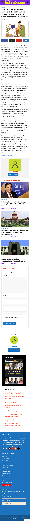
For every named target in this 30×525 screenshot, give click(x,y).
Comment (5, 275)
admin (14, 346)
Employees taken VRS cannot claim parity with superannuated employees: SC (14, 232)
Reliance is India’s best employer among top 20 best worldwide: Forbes (13, 204)
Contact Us (5, 467)
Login (3, 480)
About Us (4, 456)
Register (4, 478)
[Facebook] (3, 448)
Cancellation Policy (7, 463)
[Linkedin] (6, 448)
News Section (4, 199)
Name (4, 295)
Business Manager (5, 208)
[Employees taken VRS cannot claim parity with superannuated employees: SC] (15, 219)
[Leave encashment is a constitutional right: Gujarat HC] (15, 247)
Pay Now (6, 485)
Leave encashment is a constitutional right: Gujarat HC (13, 260)
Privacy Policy (5, 458)
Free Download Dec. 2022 (8, 482)
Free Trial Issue (6, 476)
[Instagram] (18, 448)
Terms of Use (5, 460)
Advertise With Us (6, 473)
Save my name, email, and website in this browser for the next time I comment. (14, 318)
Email (4, 302)
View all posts (13, 174)
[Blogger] (15, 448)
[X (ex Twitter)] (9, 448)
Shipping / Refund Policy (8, 465)
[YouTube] (12, 448)
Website (5, 310)
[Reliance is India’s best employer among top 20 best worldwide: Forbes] (15, 190)
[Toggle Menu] (2, 2)
